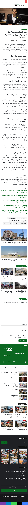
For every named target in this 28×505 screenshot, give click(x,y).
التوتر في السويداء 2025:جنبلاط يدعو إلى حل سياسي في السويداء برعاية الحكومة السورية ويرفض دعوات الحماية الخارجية (14, 212)
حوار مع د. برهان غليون (14, 377)
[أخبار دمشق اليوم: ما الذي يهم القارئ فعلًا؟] (21, 272)
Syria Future (22, 496)
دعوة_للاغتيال (22, 223)
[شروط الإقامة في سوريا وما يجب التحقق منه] (5, 461)
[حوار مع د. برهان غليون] (23, 379)
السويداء (23, 221)
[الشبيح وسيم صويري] (23, 397)
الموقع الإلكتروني (24, 330)
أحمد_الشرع (22, 218)
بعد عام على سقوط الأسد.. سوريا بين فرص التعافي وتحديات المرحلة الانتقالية (7, 291)
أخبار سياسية (19, 26)
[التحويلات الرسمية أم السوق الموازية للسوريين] (7, 423)
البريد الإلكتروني (24, 324)
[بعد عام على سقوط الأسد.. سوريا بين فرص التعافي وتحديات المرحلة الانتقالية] (7, 285)
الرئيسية (24, 26)
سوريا (15, 223)
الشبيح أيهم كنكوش (14, 389)
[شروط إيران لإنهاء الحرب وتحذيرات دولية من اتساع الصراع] (21, 285)
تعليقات (4, 367)
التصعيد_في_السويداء (12, 218)
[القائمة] (1, 5)
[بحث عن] (26, 5)
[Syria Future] (19, 5)
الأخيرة (14, 367)
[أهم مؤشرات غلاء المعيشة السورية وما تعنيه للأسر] (23, 451)
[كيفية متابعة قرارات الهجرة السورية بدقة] (7, 409)
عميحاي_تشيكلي (7, 223)
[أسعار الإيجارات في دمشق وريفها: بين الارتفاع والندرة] (23, 373)
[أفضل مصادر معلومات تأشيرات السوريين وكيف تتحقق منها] (21, 409)
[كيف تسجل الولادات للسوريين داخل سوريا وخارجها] (14, 461)
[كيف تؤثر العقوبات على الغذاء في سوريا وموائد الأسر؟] (5, 456)
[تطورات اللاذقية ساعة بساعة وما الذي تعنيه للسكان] (23, 461)
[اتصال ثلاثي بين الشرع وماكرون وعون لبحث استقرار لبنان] (7, 271)
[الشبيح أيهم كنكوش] (23, 391)
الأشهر (23, 367)
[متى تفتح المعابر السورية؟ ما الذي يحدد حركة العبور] (21, 423)
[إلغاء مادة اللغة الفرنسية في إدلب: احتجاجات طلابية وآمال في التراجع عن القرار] (23, 385)
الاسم (25, 318)
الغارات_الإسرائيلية (15, 221)
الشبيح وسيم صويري (14, 395)
